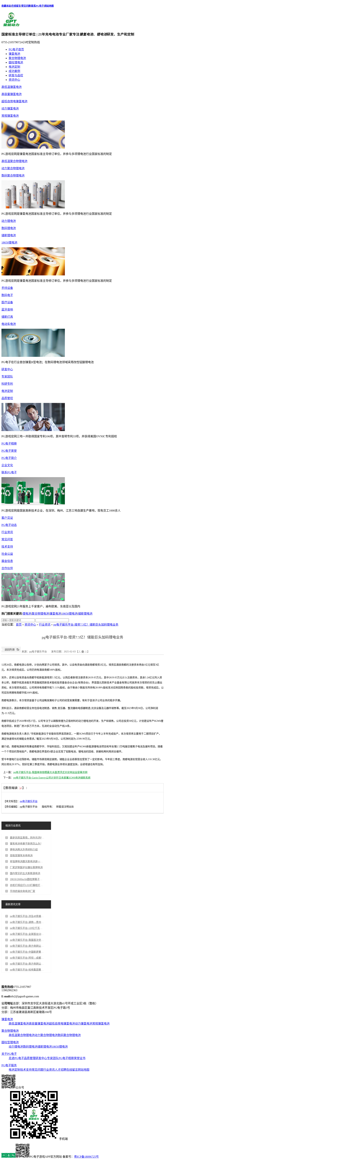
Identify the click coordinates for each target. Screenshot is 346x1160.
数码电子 (7, 295)
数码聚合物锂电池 (13, 175)
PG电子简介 (9, 457)
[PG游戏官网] (11, 26)
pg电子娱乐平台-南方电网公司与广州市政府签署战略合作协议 (27, 946)
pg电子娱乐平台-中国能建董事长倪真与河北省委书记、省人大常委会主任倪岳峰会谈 (27, 952)
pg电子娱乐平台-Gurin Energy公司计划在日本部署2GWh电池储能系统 (51, 777)
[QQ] (8, 1156)
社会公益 (7, 553)
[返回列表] (11, 651)
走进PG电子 (16, 1058)
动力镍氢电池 (10, 108)
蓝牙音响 (7, 309)
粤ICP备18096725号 (86, 1156)
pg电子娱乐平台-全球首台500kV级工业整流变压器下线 (27, 934)
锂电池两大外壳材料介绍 (24, 849)
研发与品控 (16, 75)
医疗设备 (7, 302)
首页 (19, 624)
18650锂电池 (9, 242)
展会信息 (7, 561)
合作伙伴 (7, 568)
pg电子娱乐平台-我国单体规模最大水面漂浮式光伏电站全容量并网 (50, 772)
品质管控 (7, 398)
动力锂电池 (8, 220)
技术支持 (7, 546)
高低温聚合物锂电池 (14, 161)
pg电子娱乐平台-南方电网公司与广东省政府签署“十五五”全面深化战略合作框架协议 (27, 963)
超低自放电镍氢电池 (14, 101)
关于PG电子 (9, 1053)
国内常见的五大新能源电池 (25, 873)
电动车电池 (8, 323)
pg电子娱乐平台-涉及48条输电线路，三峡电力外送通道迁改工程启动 (27, 916)
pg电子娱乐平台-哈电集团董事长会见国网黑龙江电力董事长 (27, 969)
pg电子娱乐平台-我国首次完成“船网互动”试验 (27, 940)
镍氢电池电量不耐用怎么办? (25, 843)
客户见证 (7, 517)
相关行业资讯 (13, 825)
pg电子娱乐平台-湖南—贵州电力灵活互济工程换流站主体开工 (27, 922)
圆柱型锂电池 (10, 1042)
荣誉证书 (79, 1058)
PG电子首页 (16, 49)
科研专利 (7, 383)
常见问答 (7, 539)
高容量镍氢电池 (11, 94)
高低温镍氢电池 (11, 86)
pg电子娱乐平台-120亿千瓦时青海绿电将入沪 (27, 928)
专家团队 (7, 376)
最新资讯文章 (13, 904)
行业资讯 (7, 532)
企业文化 (7, 465)
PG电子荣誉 (9, 450)
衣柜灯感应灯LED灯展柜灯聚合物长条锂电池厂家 (27, 885)
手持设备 (7, 287)
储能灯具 (7, 316)
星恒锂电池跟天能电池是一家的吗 (27, 861)
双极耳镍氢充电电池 (21, 855)
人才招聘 (60, 1069)
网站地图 (49, 6)
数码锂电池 (8, 228)
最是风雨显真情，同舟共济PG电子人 (27, 837)
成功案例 (14, 71)
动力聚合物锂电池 (13, 168)
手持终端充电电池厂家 (22, 891)
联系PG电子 (37, 6)
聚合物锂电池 (17, 58)
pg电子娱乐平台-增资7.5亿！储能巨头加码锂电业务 (85, 624)
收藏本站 (6, 6)
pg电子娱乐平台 (28, 801)
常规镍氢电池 (10, 115)
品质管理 (30, 1058)
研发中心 (7, 369)
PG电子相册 (9, 443)
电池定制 (14, 66)
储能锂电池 (8, 235)
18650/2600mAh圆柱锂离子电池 (27, 879)
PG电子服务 (9, 1065)
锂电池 (27, 613)
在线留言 (16, 6)
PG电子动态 (9, 525)
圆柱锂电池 (16, 62)
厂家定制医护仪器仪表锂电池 (26, 867)
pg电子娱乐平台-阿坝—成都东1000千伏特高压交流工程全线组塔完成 (27, 957)
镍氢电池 (14, 53)
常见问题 (26, 6)
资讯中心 (14, 79)
